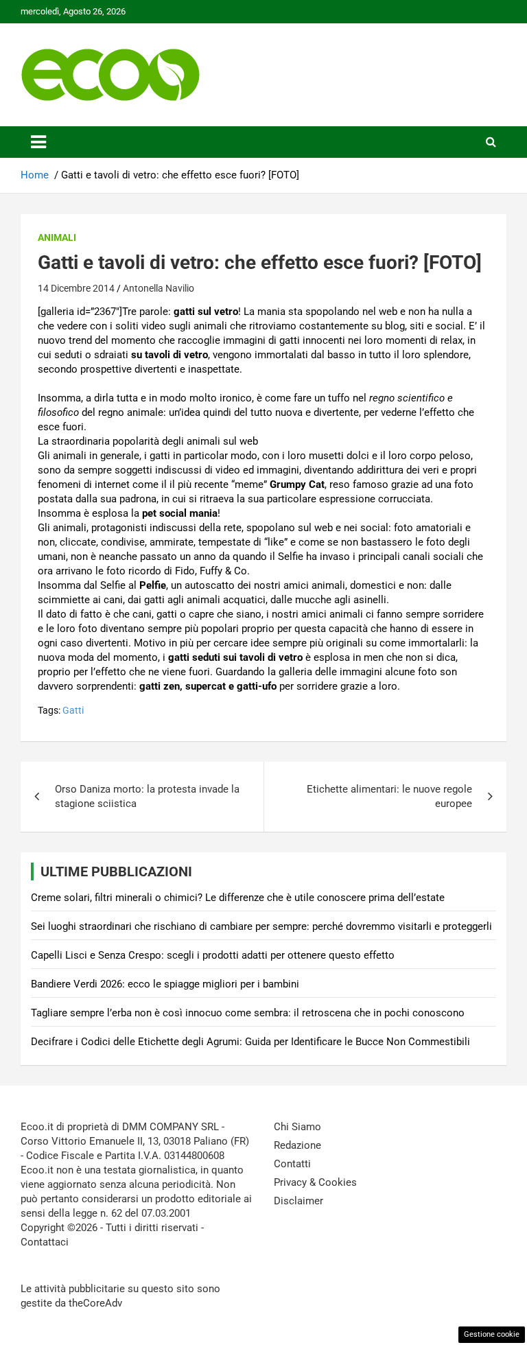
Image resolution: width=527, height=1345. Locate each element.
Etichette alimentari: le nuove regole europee (389, 796)
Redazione (297, 1145)
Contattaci (45, 1242)
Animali (57, 237)
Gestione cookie (491, 1334)
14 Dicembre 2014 (76, 288)
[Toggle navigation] (38, 142)
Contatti (292, 1164)
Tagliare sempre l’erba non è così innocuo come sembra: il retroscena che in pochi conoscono (248, 1013)
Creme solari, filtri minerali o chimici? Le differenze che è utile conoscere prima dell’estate (238, 897)
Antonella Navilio (158, 288)
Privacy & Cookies (315, 1182)
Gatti (73, 710)
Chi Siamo (297, 1127)
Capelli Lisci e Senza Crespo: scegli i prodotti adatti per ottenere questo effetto (213, 955)
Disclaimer (298, 1201)
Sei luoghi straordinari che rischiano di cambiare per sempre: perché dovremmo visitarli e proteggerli (261, 926)
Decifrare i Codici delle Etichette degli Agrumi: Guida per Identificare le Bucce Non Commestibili (250, 1042)
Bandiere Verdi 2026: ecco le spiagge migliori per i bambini (165, 984)
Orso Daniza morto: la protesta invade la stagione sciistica (147, 796)
